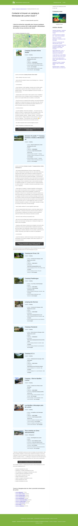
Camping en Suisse (39, 523)
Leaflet (38, 47)
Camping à (21, 499)
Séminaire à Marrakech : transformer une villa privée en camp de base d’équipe (59, 31)
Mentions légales (30, 518)
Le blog (64, 2)
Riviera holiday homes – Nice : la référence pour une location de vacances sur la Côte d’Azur (58, 52)
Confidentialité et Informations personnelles (42, 518)
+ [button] (14, 35)
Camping (13, 8)
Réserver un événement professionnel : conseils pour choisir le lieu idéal (59, 39)
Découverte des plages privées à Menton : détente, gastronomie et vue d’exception (59, 59)
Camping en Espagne (61, 521)
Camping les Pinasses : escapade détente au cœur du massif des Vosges (59, 63)
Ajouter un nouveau (53, 518)
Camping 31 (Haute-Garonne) (21, 8)
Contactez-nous (23, 518)
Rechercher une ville (57, 2)
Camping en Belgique (53, 521)
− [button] (14, 36)
